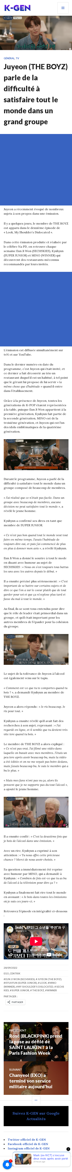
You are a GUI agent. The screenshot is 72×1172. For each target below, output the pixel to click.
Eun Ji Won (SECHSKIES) (20, 979)
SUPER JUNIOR (20, 990)
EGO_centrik (12, 973)
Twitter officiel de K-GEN (27, 1139)
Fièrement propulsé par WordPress (24, 1161)
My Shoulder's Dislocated (35, 986)
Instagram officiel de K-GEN (29, 1148)
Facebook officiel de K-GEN (28, 1144)
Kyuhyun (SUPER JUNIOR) (21, 982)
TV (17, 58)
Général (9, 58)
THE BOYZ (38, 990)
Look (43, 982)
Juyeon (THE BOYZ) (49, 979)
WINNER (52, 990)
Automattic (14, 1165)
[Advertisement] (36, 169)
